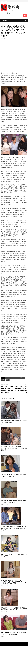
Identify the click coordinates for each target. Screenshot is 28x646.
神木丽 (7, 379)
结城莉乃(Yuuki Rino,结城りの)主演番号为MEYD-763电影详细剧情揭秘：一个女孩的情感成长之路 (14, 448)
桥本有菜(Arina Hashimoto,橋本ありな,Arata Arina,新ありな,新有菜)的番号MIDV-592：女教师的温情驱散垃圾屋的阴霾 (13, 582)
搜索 (8, 13)
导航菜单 (5, 20)
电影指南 (11, 644)
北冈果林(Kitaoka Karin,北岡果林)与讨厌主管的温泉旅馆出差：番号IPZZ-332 (14, 608)
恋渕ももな (22, 377)
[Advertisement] (14, 56)
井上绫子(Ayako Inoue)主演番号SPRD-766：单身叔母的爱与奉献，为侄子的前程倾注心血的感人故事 (14, 528)
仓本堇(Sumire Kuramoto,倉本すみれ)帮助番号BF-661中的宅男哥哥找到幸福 (13, 633)
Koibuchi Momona (14, 377)
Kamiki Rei (8, 377)
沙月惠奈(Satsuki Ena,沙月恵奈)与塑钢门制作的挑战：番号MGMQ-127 (13, 475)
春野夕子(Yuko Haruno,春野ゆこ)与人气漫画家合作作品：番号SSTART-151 (14, 501)
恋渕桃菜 (3, 379)
